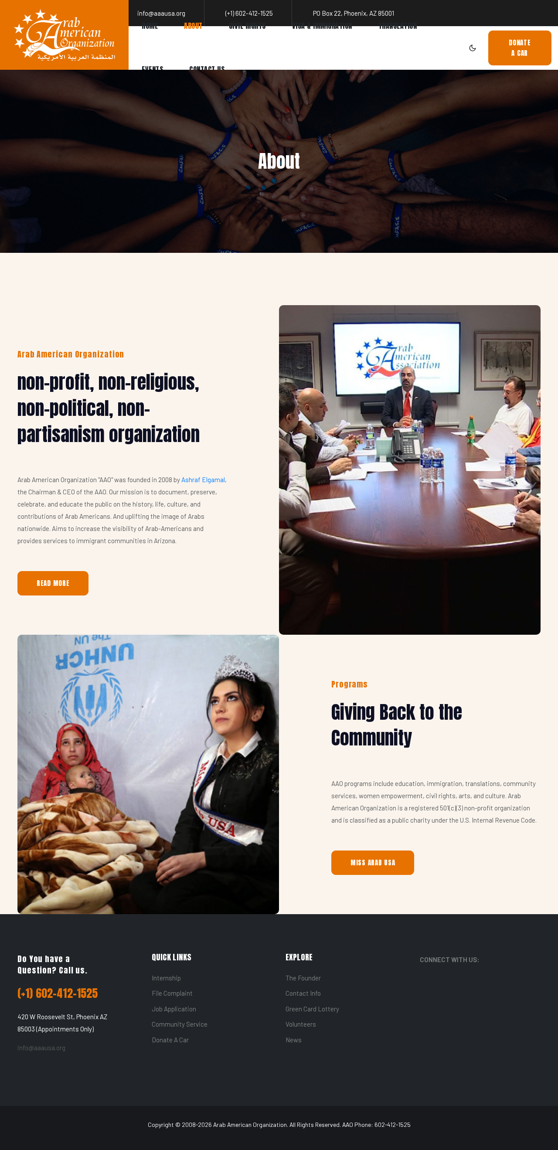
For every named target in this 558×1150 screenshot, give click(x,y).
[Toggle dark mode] (473, 48)
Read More (53, 583)
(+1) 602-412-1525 (57, 993)
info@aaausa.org (41, 1047)
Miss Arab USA (372, 862)
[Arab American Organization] (64, 34)
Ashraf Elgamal (203, 479)
